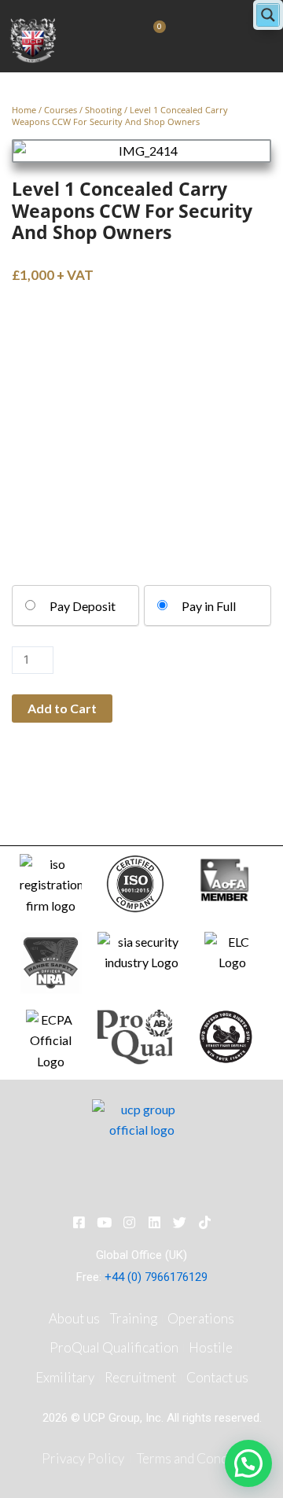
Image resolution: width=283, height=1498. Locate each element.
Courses (60, 110)
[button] (248, 1463)
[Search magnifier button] (268, 15)
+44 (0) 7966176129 (156, 1277)
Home (24, 110)
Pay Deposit (83, 605)
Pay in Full (209, 605)
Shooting (103, 110)
